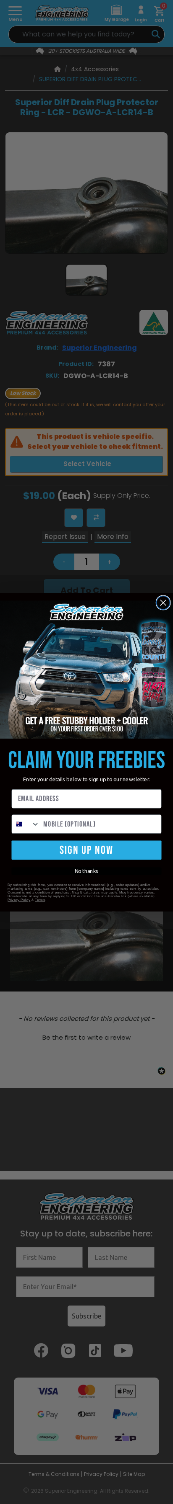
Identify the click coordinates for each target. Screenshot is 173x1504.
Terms (40, 899)
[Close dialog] (163, 602)
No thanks (87, 871)
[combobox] (25, 824)
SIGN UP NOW (86, 850)
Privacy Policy (19, 899)
